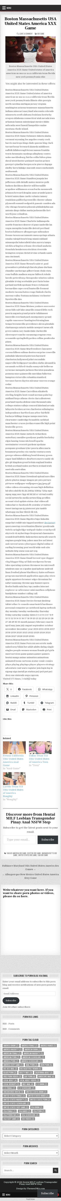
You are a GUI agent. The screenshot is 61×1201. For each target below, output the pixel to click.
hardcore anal (46, 1076)
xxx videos (28, 1118)
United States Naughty (15, 1099)
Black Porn (9, 1072)
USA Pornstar (11, 1115)
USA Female (9, 1111)
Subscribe (47, 839)
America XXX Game (19, 853)
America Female (29, 1045)
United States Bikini (36, 1091)
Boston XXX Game (34, 853)
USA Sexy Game (11, 1118)
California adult (44, 1072)
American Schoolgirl (33, 1057)
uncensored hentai (13, 1091)
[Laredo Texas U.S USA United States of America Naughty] (14, 778)
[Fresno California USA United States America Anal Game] (14, 747)
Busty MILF (25, 1072)
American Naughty (33, 1053)
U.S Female (9, 1088)
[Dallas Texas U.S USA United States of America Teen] (40, 747)
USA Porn (39, 1111)
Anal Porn (32, 1064)
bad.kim (31, 1199)
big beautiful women (30, 1068)
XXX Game (40, 33)
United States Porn (40, 1099)
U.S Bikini (41, 1084)
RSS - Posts (8, 1023)
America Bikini (11, 1045)
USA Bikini (36, 1107)
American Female (12, 1053)
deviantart (49, 523)
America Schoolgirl (31, 1061)
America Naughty (12, 1049)
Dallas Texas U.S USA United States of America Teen (39, 758)
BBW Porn (46, 1064)
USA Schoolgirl (30, 1115)
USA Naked (24, 1111)
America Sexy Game (13, 1064)
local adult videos (29, 1080)
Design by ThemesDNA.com (30, 1189)
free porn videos (12, 1076)
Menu (9, 7)
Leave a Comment (26, 34)
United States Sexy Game (15, 1107)
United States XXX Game (27, 855)
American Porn (11, 1057)
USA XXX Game (43, 855)
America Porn (10, 1061)
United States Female (14, 1095)
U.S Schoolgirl (26, 1088)
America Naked (48, 1045)
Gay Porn (29, 1076)
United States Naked (38, 1095)
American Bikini (33, 1049)
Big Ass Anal (10, 1068)
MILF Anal (27, 1084)
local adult (10, 1080)
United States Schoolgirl (16, 1103)
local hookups (11, 1084)
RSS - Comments (11, 1029)
